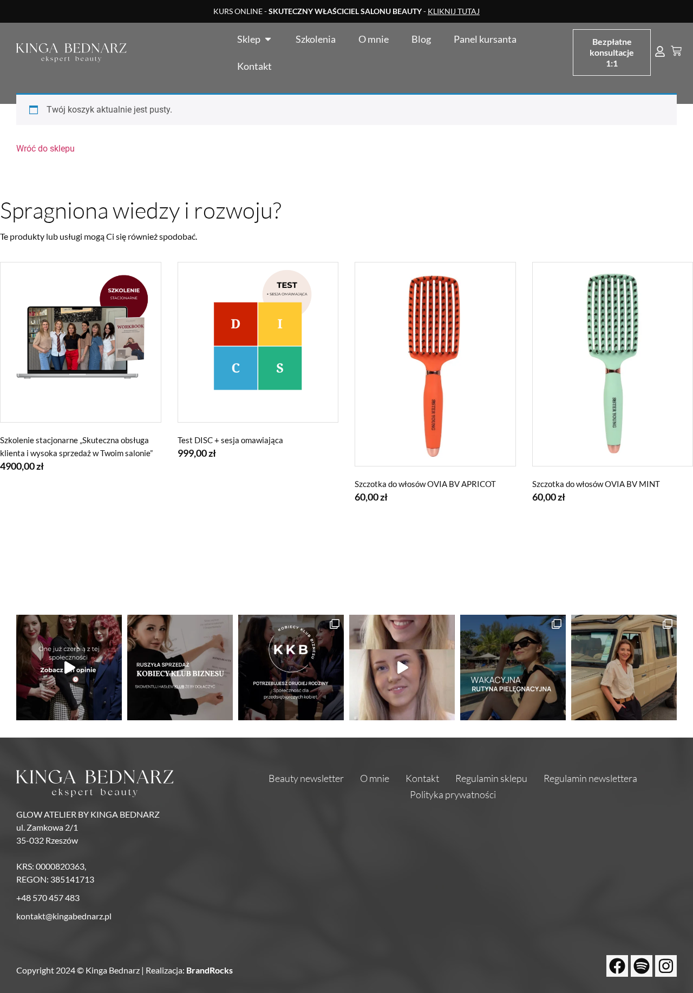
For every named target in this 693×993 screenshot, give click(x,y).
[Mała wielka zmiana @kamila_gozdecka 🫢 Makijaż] (402, 667)
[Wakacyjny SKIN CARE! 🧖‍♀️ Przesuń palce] (513, 667)
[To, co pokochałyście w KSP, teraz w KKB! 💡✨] (69, 667)
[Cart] (676, 50)
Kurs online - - (346, 11)
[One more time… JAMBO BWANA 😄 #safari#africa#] (624, 667)
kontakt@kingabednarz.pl (64, 916)
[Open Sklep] (268, 39)
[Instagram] (666, 966)
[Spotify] (641, 966)
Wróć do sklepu (45, 148)
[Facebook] (617, 966)
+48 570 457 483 (48, 897)
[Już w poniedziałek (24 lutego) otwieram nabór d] (291, 667)
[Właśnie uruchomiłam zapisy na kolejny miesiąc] (180, 667)
